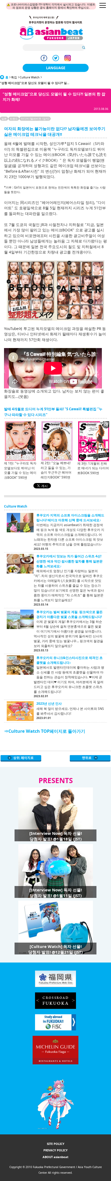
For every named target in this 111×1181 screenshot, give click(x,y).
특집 (14, 77)
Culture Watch (30, 77)
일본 (4, 118)
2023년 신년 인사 (49, 703)
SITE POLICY (55, 1144)
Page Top (90, 758)
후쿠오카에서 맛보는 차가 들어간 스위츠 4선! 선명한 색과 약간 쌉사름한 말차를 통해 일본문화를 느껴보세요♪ (69, 561)
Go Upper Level (21, 758)
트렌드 (14, 118)
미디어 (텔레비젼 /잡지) (35, 118)
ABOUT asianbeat (55, 1157)
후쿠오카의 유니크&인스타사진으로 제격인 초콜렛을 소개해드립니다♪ (69, 660)
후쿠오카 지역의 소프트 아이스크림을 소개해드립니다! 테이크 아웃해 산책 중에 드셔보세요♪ (70, 517)
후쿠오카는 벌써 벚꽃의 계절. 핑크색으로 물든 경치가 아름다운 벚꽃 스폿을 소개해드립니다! (69, 614)
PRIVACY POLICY (55, 1150)
